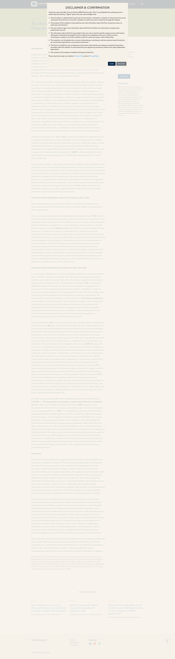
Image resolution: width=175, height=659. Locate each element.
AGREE (111, 64)
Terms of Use (78, 56)
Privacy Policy (94, 56)
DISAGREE (121, 64)
